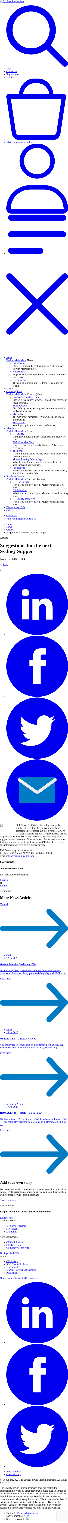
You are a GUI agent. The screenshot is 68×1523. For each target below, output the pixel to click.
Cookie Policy (13, 1474)
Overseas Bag (20, 380)
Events (9, 388)
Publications (19, 467)
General (10, 529)
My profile (11, 1231)
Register (4, 885)
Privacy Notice (13, 1471)
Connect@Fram (14, 391)
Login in (4, 880)
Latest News (19, 363)
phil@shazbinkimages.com (20, 856)
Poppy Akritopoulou (27, 1513)
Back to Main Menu (16, 360)
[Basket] (37, 139)
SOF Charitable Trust (23, 442)
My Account (19, 422)
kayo (5, 564)
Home (9, 524)
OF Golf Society (21, 482)
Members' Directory (16, 1226)
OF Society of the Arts (24, 499)
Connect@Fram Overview (26, 397)
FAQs (25, 1278)
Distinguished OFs (15, 507)
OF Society (18, 433)
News (9, 357)
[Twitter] (37, 758)
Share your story (8, 1200)
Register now (13, 74)
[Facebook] (37, 696)
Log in (9, 77)
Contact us (11, 71)
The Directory (20, 405)
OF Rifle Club (20, 490)
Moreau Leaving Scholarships (28, 459)
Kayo (26, 1516)
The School (18, 450)
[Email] (37, 819)
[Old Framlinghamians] (12, 1)
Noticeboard (19, 371)
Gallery (10, 510)
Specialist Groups (15, 476)
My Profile (18, 414)
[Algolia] (27, 1519)
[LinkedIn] (37, 634)
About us (10, 428)
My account (12, 1228)
